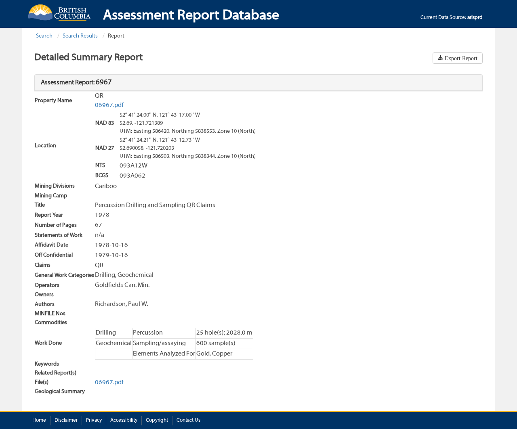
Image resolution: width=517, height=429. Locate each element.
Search (44, 36)
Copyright (157, 420)
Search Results (80, 36)
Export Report (460, 58)
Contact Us (188, 420)
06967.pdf (109, 105)
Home (39, 420)
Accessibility (123, 420)
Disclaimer (66, 420)
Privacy (94, 420)
